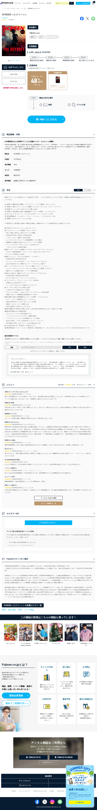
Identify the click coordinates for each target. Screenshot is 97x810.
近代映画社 (5, 18)
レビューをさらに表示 (49, 498)
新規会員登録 (16, 695)
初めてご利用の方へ (16, 703)
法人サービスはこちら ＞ (10, 709)
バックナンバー (51, 37)
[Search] (71, 3)
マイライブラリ (27, 3)
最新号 (33, 37)
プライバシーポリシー (24, 791)
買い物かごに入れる (46, 119)
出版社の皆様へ (61, 791)
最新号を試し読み (16, 67)
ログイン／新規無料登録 (83, 3)
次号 (40, 37)
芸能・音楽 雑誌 (11, 8)
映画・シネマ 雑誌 (21, 8)
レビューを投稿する (47, 503)
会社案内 (52, 791)
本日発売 (35, 3)
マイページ (18, 3)
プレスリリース (25, 785)
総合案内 (48, 776)
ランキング (42, 3)
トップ (3, 8)
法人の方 (49, 3)
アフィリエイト (25, 781)
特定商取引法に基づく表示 (40, 791)
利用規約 (14, 791)
